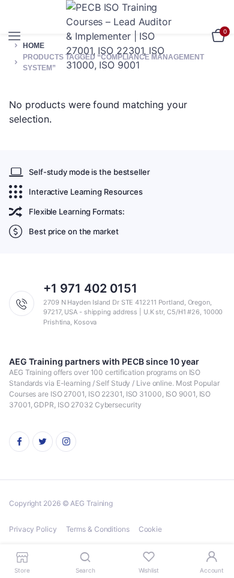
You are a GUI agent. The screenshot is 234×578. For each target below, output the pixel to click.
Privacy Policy (33, 529)
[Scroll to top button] (215, 530)
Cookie (150, 529)
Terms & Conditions (98, 529)
